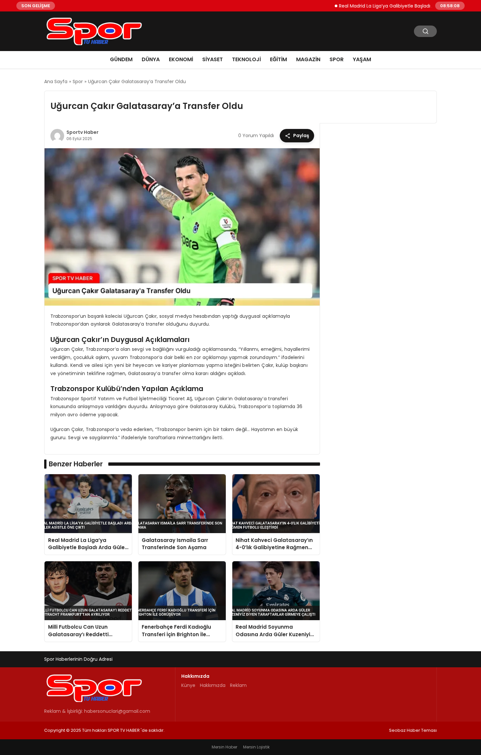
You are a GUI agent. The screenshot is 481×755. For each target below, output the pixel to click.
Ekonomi (181, 59)
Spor (337, 59)
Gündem (121, 59)
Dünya (151, 59)
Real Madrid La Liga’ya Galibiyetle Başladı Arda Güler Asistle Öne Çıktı (398, 5)
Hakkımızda (212, 685)
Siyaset (212, 59)
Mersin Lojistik (256, 747)
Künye (188, 685)
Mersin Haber (224, 747)
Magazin (308, 59)
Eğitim (278, 59)
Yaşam (362, 59)
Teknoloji (246, 59)
